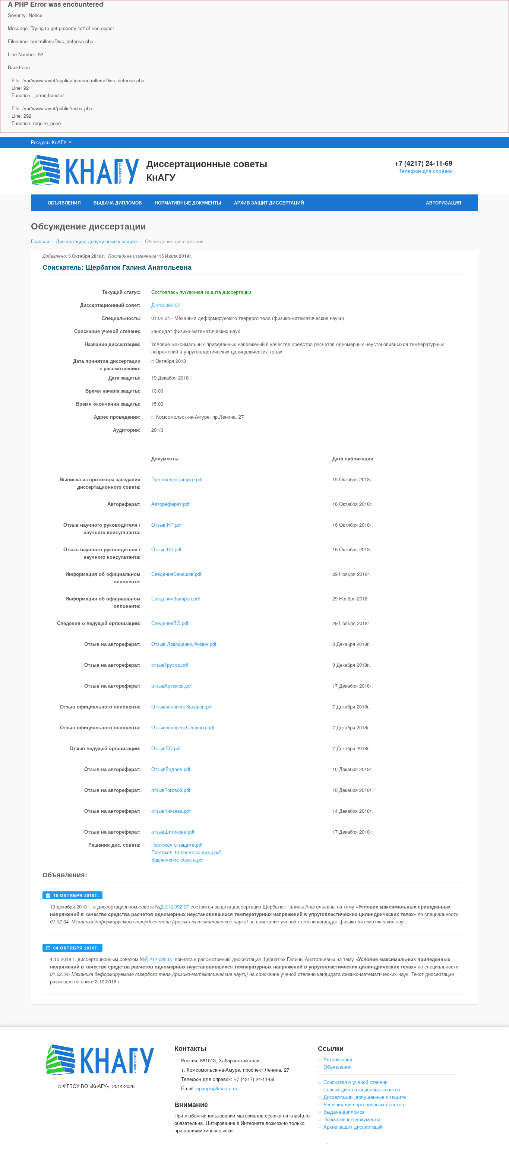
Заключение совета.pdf (177, 859)
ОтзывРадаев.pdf (170, 769)
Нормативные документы (188, 202)
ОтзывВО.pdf (166, 748)
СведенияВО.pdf (170, 623)
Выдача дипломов (118, 202)
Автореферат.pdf (170, 503)
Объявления (64, 202)
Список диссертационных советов (361, 1089)
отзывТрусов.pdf (169, 664)
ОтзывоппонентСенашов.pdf (182, 727)
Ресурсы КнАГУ (49, 142)
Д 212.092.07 (165, 304)
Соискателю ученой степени (355, 1081)
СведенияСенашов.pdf (176, 573)
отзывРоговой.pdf (170, 789)
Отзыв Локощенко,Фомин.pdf (183, 643)
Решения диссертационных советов (363, 1104)
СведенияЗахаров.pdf (175, 598)
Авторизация (443, 202)
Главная (40, 241)
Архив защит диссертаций (269, 202)
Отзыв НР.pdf (166, 524)
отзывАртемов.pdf (171, 685)
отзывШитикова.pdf (173, 831)
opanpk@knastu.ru (216, 1088)
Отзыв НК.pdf (166, 549)
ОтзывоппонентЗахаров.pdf (182, 706)
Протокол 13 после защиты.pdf (186, 852)
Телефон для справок (425, 170)
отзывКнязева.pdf (171, 810)
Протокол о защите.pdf (177, 479)
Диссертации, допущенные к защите (97, 241)
